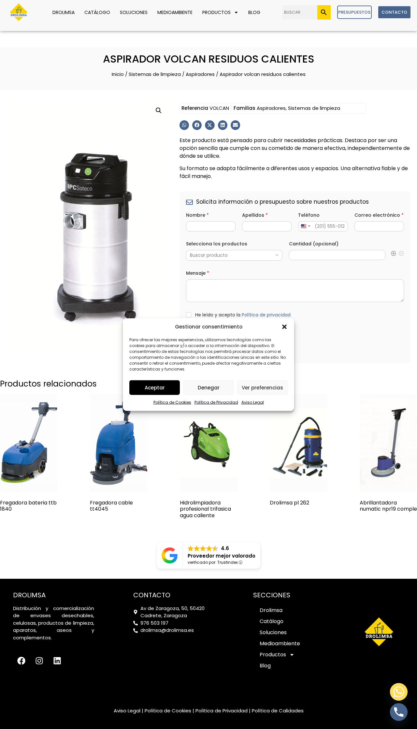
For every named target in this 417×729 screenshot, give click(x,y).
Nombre (197, 215)
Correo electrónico (379, 215)
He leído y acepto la (243, 315)
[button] (284, 327)
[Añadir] (393, 255)
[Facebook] (21, 661)
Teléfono (309, 215)
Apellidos (255, 215)
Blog (254, 12)
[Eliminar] (401, 255)
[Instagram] (39, 661)
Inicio (118, 74)
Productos (216, 12)
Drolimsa (63, 12)
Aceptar (155, 387)
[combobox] (234, 255)
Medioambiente (175, 12)
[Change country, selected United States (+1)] (305, 226)
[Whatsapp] (399, 692)
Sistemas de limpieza (155, 74)
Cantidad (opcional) (313, 244)
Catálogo (97, 12)
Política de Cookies (172, 402)
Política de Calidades (278, 710)
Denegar (209, 387)
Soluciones (134, 12)
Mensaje (197, 273)
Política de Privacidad (216, 402)
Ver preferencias (262, 387)
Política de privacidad (266, 315)
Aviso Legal (252, 402)
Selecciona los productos (216, 244)
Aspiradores (200, 74)
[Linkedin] (57, 661)
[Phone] (399, 712)
